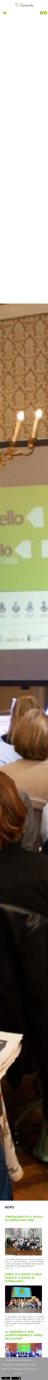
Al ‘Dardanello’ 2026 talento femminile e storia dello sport (23, 1335)
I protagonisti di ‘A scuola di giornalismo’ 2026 (24, 1218)
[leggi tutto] (9, 1268)
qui (23, 1373)
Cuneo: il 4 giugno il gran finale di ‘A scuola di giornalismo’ (23, 1278)
